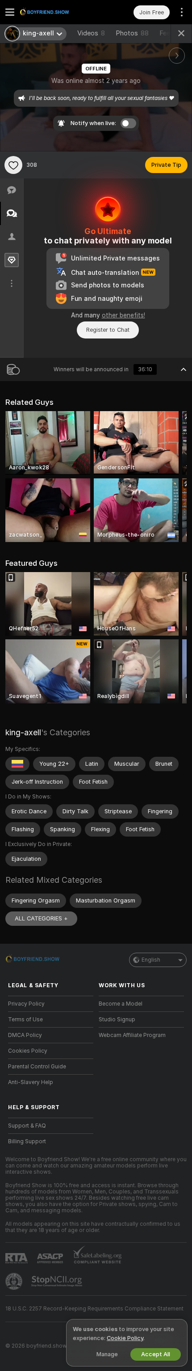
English (151, 960)
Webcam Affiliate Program (132, 1035)
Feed (166, 33)
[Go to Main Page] (58, 12)
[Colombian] (17, 764)
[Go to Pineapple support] (14, 1281)
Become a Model (120, 1004)
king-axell (23, 732)
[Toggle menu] (10, 12)
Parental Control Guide (37, 1066)
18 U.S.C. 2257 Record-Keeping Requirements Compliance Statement (94, 1309)
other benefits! (123, 315)
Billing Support (27, 1141)
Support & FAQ (27, 1126)
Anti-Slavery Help (30, 1082)
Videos (91, 33)
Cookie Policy (125, 1338)
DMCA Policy (25, 1035)
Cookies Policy (27, 1051)
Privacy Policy (26, 1004)
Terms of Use (25, 1019)
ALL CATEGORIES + (41, 918)
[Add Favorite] (13, 165)
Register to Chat (107, 329)
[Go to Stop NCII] (57, 1281)
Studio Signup (117, 1019)
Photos (132, 33)
